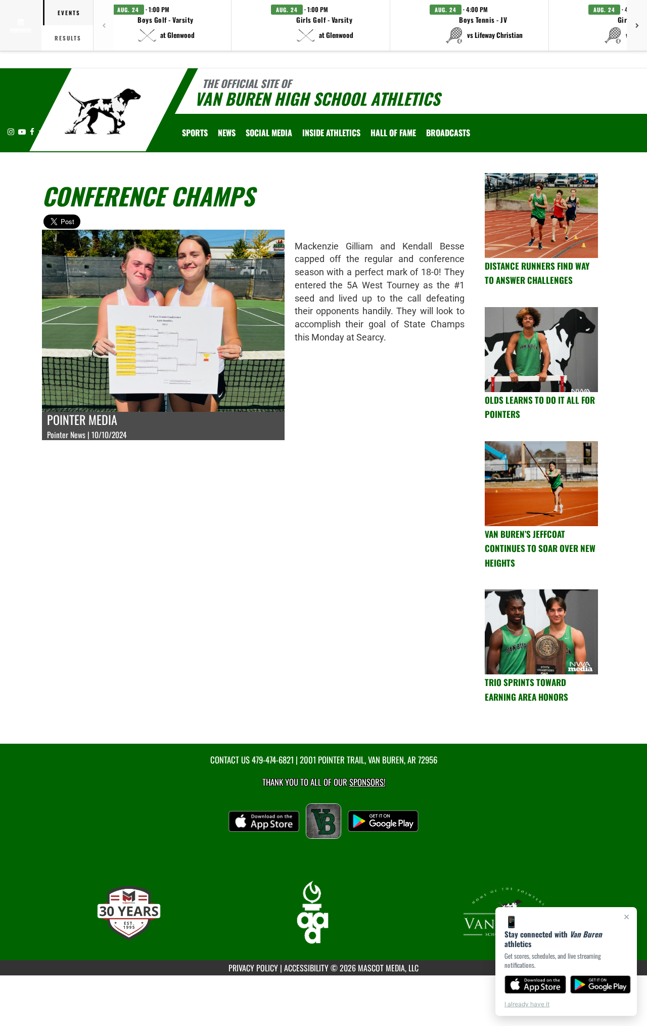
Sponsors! (367, 782)
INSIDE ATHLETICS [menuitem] (331, 132)
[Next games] (637, 25)
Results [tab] (68, 38)
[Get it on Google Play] (600, 984)
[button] (166, 25)
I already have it (526, 1004)
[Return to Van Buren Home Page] (102, 111)
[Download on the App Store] (535, 984)
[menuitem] (227, 132)
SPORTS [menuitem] (195, 132)
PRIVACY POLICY (253, 968)
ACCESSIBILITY (306, 968)
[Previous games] (104, 25)
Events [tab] (69, 13)
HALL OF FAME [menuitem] (393, 132)
